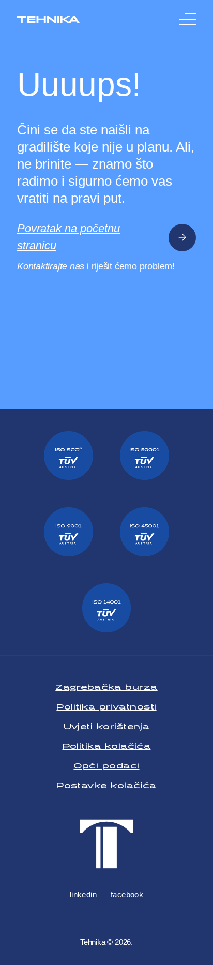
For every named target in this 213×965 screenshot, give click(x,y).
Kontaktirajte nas (50, 266)
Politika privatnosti (106, 704)
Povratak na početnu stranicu (68, 237)
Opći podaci (106, 763)
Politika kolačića (107, 744)
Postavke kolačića (106, 783)
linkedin (83, 894)
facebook (127, 894)
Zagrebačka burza (106, 685)
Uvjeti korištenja (107, 724)
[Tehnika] (48, 19)
